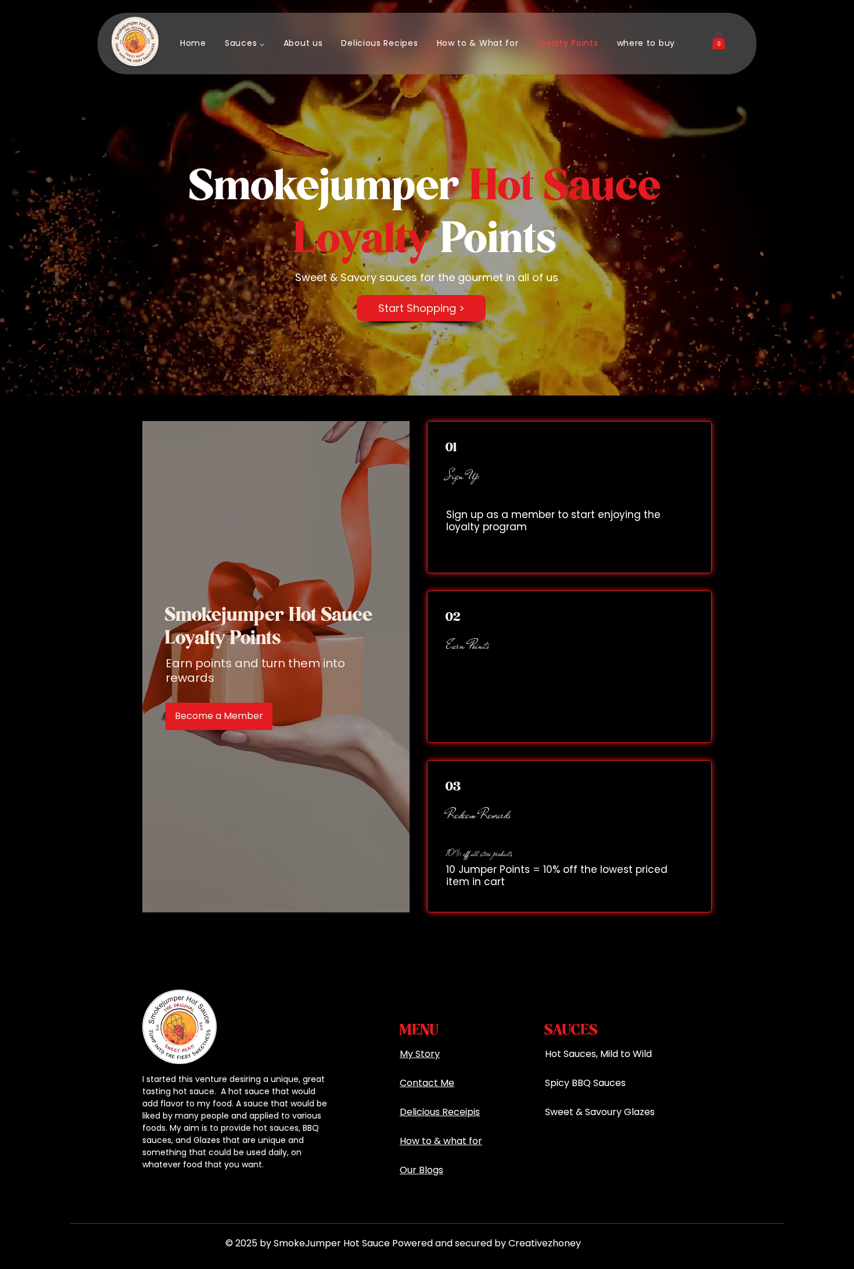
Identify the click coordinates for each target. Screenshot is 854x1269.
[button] (245, 43)
